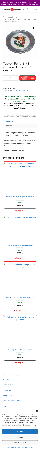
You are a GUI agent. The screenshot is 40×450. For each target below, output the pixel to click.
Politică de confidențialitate (25, 447)
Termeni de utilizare (8, 380)
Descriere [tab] (9, 121)
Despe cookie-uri (11, 447)
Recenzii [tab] (8, 126)
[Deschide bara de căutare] (28, 9)
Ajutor (4, 406)
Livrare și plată (7, 390)
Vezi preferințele (20, 443)
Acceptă (20, 431)
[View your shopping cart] (24, 9)
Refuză (20, 437)
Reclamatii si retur (8, 395)
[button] (37, 411)
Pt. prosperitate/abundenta (19, 90)
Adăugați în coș (27, 78)
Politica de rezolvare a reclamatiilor (13, 400)
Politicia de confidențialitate (11, 375)
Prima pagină (8, 17)
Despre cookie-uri (8, 384)
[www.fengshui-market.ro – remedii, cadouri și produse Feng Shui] (11, 9)
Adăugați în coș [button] (20, 211)
